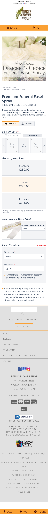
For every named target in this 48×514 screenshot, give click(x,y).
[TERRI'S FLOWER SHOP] (24, 21)
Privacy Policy (13, 488)
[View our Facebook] (20, 370)
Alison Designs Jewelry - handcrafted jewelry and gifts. (23, 430)
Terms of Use (24, 492)
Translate (31, 3)
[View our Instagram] (28, 370)
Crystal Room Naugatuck (23, 426)
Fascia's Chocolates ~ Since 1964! (24, 434)
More (5, 118)
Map (25, 511)
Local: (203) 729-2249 (24, 389)
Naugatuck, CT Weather (12, 462)
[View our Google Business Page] (24, 370)
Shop (13, 28)
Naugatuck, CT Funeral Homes (16, 454)
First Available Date (32, 135)
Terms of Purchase (31, 488)
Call (8, 511)
